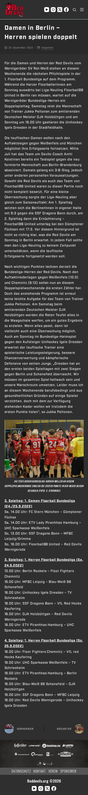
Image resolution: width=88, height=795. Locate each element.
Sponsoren (68, 771)
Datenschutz (21, 771)
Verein (53, 771)
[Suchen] (74, 9)
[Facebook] (66, 9)
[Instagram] (53, 9)
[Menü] (82, 9)
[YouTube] (46, 9)
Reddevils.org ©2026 (44, 781)
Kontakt (40, 771)
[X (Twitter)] (59, 9)
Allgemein (47, 47)
